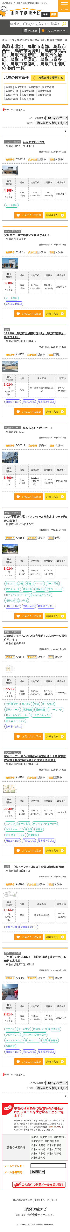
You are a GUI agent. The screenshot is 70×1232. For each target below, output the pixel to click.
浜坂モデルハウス (34, 142)
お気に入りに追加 (31, 215)
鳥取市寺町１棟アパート (38, 428)
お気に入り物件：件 (56, 30)
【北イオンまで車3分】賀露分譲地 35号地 (38, 866)
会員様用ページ (41, 1200)
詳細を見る (52, 215)
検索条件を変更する (50, 77)
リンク (54, 1200)
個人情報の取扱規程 (22, 1200)
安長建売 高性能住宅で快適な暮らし (27, 235)
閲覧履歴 (32, 30)
